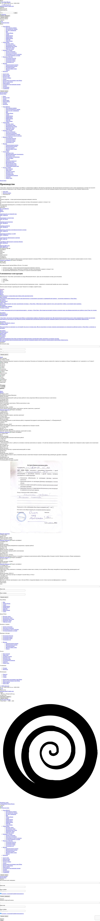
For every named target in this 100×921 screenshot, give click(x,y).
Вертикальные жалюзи (11, 66)
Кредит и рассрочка (8, 81)
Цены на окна (6, 75)
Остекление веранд (11, 59)
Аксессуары (6, 74)
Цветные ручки (10, 153)
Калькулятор (6, 100)
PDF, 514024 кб (4, 215)
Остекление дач (10, 62)
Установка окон (10, 174)
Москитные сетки (10, 155)
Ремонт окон (9, 178)
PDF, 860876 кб (4, 247)
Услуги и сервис (7, 77)
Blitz (7, 31)
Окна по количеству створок (13, 109)
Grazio (7, 34)
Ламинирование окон (11, 164)
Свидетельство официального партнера (10, 237)
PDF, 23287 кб (3, 239)
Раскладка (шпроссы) (11, 161)
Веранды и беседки (8, 56)
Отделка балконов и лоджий (13, 55)
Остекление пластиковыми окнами (11, 84)
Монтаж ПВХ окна (5, 245)
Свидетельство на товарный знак (8, 214)
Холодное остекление (11, 53)
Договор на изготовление (6, 221)
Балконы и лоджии (7, 50)
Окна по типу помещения (12, 110)
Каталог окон (6, 76)
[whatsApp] (1, 4)
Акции (4, 79)
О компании (6, 88)
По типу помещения (11, 30)
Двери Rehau (6, 42)
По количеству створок (11, 29)
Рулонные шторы (10, 67)
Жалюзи (5, 63)
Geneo (4, 611)
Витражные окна (10, 162)
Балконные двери (10, 47)
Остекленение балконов (12, 175)
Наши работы (6, 83)
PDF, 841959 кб (4, 243)
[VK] (1, 21)
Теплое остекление (10, 51)
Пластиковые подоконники (13, 157)
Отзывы (5, 85)
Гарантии (8, 176)
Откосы (8, 159)
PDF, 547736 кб (4, 219)
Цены (4, 96)
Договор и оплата (10, 171)
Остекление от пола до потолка (14, 54)
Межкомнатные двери (11, 46)
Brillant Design (9, 38)
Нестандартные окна (11, 163)
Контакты (5, 71)
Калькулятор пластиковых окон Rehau (12, 80)
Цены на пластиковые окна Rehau (11, 680)
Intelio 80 (8, 39)
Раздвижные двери (10, 45)
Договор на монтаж (5, 225)
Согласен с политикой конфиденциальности (12, 893)
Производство (9, 172)
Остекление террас (10, 60)
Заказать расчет (4, 354)
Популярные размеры (11, 27)
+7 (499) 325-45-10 (6, 4)
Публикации (6, 87)
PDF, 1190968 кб (4, 235)
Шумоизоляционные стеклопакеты (14, 154)
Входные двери (10, 43)
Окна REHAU (6, 26)
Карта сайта (6, 683)
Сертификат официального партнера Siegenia (11, 241)
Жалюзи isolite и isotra (11, 68)
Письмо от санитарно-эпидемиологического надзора (13, 229)
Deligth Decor (9, 37)
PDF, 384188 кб (4, 223)
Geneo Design (9, 41)
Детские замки (9, 158)
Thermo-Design (6, 603)
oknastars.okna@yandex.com (7, 6)
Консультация (9, 168)
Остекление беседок (11, 58)
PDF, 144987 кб (4, 231)
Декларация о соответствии (7, 218)
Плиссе (8, 70)
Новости (5, 674)
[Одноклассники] (4, 22)
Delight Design (9, 35)
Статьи (4, 677)
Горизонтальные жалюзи (12, 64)
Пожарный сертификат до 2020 (8, 233)
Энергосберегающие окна (12, 166)
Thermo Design (9, 33)
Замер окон (8, 170)
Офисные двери (10, 49)
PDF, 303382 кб (4, 227)
